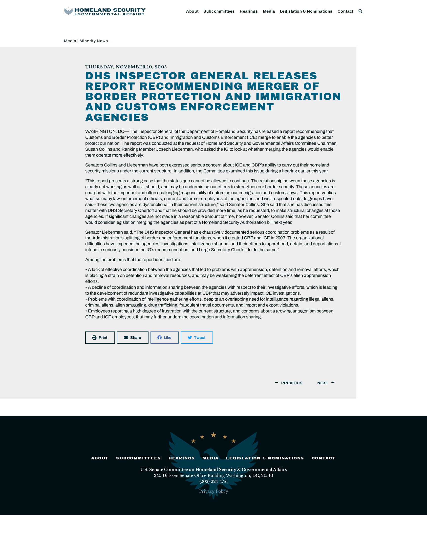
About (192, 11)
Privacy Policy (213, 491)
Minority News (94, 41)
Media (269, 11)
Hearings (249, 11)
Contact (345, 11)
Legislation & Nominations (306, 11)
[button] (360, 11)
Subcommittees (219, 11)
